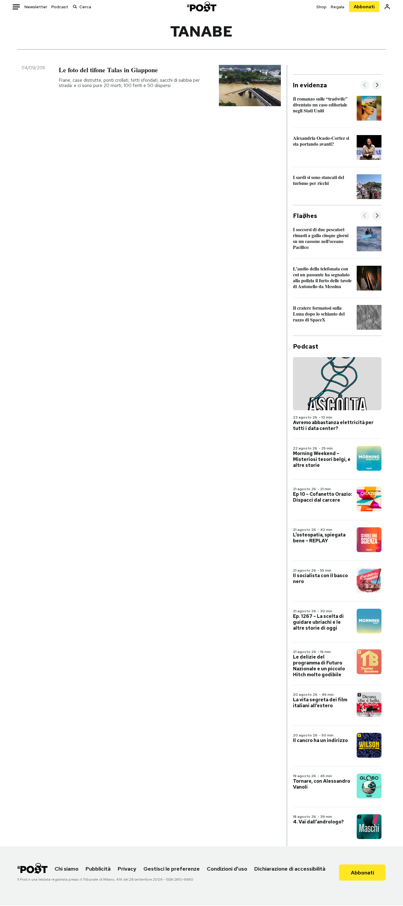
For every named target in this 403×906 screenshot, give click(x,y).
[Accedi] (387, 7)
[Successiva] (376, 85)
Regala (337, 6)
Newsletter (35, 6)
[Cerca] (75, 7)
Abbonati (364, 7)
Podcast (59, 6)
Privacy (127, 868)
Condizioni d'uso (227, 868)
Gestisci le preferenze (171, 868)
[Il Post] (201, 6)
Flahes (305, 216)
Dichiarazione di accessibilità (289, 868)
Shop (321, 6)
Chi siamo (66, 868)
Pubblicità (98, 868)
